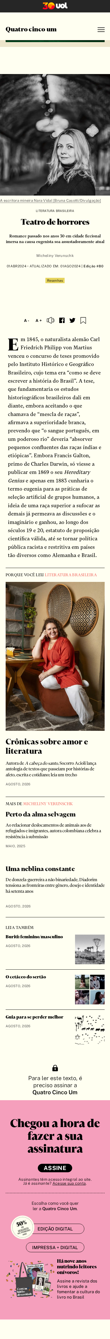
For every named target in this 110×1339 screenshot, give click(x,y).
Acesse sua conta (69, 1183)
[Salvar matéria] (83, 320)
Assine (55, 1168)
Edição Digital (55, 1229)
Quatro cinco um (31, 30)
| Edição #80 (91, 266)
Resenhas (55, 281)
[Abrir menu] (101, 29)
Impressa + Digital (55, 1247)
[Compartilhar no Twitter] (72, 320)
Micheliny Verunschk (55, 255)
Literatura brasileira (55, 211)
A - (26, 320)
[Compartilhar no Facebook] (62, 320)
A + (39, 320)
